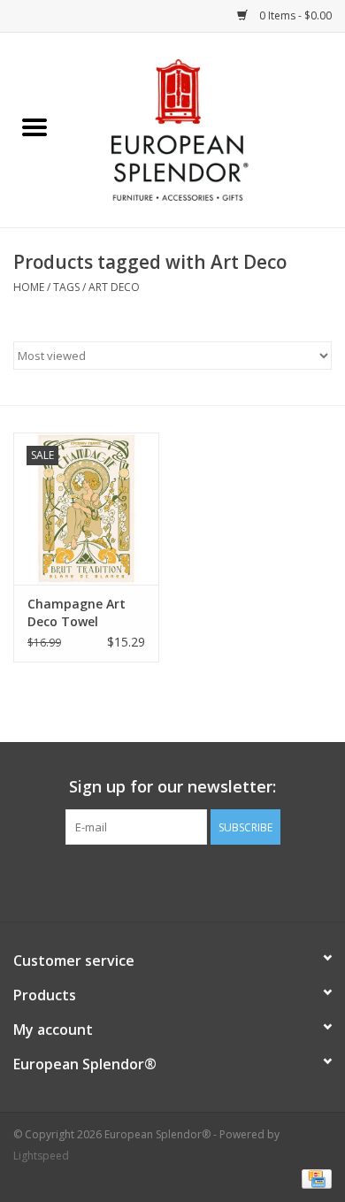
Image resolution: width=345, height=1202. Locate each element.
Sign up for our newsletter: (172, 786)
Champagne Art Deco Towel (76, 612)
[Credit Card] (313, 1177)
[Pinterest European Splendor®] (172, 881)
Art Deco (114, 287)
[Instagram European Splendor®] (204, 881)
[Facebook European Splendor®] (140, 881)
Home (28, 287)
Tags (66, 287)
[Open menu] (34, 126)
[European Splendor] (207, 128)
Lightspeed (41, 1155)
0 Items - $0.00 (294, 15)
